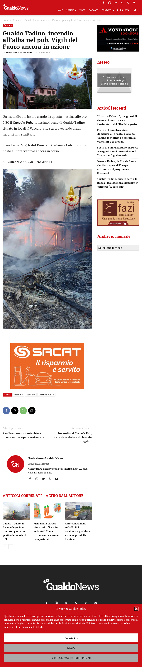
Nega (71, 648)
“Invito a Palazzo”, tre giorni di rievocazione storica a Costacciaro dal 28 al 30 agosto (117, 120)
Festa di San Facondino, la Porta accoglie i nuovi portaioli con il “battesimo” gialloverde (117, 151)
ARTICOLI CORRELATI (22, 495)
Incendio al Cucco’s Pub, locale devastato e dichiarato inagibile (72, 437)
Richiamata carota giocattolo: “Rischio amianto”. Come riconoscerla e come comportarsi (46, 531)
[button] (136, 609)
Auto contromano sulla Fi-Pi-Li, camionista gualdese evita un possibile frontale (77, 531)
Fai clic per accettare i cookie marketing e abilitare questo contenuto (114, 80)
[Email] (32, 410)
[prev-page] (5, 546)
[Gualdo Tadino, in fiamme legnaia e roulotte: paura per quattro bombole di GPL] (16, 511)
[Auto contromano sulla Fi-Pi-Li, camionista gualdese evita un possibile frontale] (78, 511)
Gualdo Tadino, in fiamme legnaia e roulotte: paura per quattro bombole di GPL (14, 531)
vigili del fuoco (46, 394)
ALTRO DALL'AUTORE (64, 495)
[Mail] (115, 2)
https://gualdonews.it (38, 463)
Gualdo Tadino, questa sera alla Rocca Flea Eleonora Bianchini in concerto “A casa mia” (117, 182)
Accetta (71, 637)
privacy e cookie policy (100, 619)
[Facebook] (103, 2)
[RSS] (121, 2)
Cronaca (16, 20)
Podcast (93, 10)
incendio (18, 394)
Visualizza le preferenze (71, 658)
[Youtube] (134, 2)
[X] (128, 2)
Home (60, 10)
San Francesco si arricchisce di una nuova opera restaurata (23, 435)
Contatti (106, 10)
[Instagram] (109, 2)
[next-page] (11, 546)
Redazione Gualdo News (19, 52)
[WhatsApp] (23, 410)
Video (82, 10)
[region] (47, 250)
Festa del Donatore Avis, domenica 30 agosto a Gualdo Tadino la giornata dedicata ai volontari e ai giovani (116, 135)
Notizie (70, 10)
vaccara (31, 394)
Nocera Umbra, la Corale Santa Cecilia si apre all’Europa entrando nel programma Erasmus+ (116, 167)
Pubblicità (123, 10)
